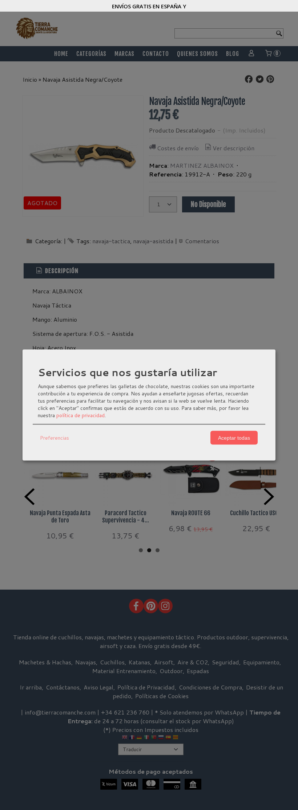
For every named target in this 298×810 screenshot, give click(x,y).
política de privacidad (80, 415)
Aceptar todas (234, 437)
